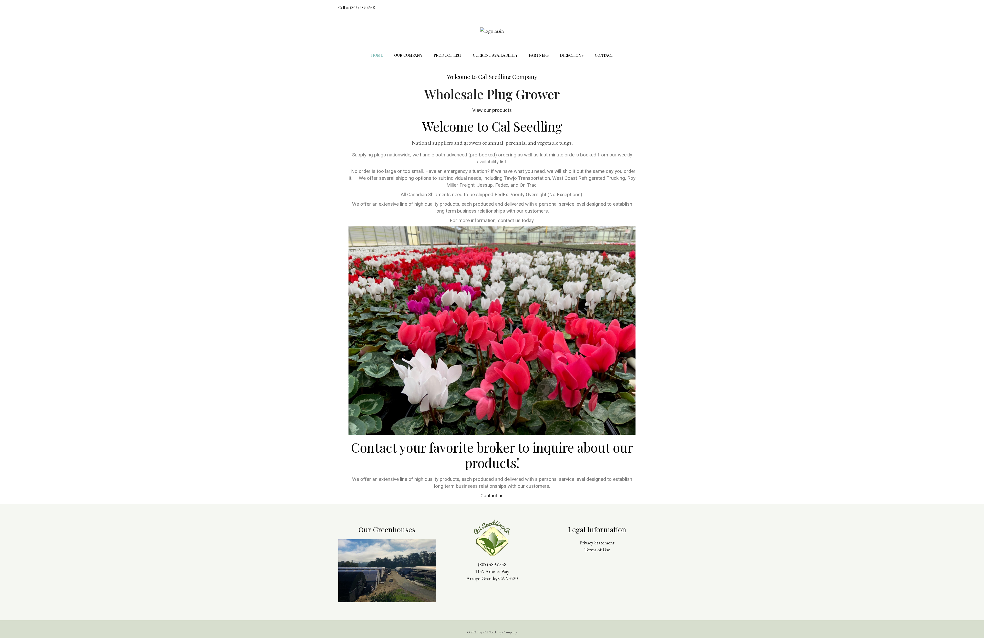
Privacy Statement (597, 543)
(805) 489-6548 (492, 564)
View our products (492, 110)
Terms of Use (597, 549)
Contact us (492, 496)
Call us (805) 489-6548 (356, 7)
